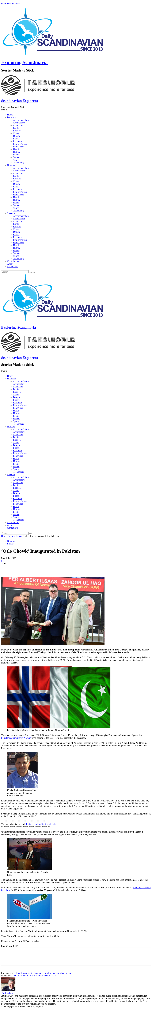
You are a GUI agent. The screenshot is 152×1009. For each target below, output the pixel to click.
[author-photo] (8, 990)
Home (10, 114)
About (10, 264)
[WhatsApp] (38, 568)
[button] (76, 109)
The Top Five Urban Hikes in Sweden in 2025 (34, 975)
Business (17, 130)
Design (16, 136)
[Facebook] (6, 568)
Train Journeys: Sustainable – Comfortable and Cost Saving (43, 973)
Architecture (19, 122)
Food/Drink (18, 146)
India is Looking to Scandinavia (41, 824)
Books (16, 128)
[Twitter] (17, 568)
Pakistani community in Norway (16, 738)
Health (16, 149)
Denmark (11, 117)
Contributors (13, 261)
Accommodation (21, 120)
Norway (11, 165)
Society (16, 157)
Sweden (11, 213)
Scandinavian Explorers (19, 101)
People (16, 154)
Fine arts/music (20, 144)
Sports (16, 160)
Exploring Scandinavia (24, 62)
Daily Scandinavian (10, 3)
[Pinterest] (27, 568)
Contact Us (12, 266)
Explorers (17, 141)
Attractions (18, 125)
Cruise (16, 133)
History (16, 152)
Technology (18, 162)
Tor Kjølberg (7, 993)
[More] (49, 568)
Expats (16, 138)
